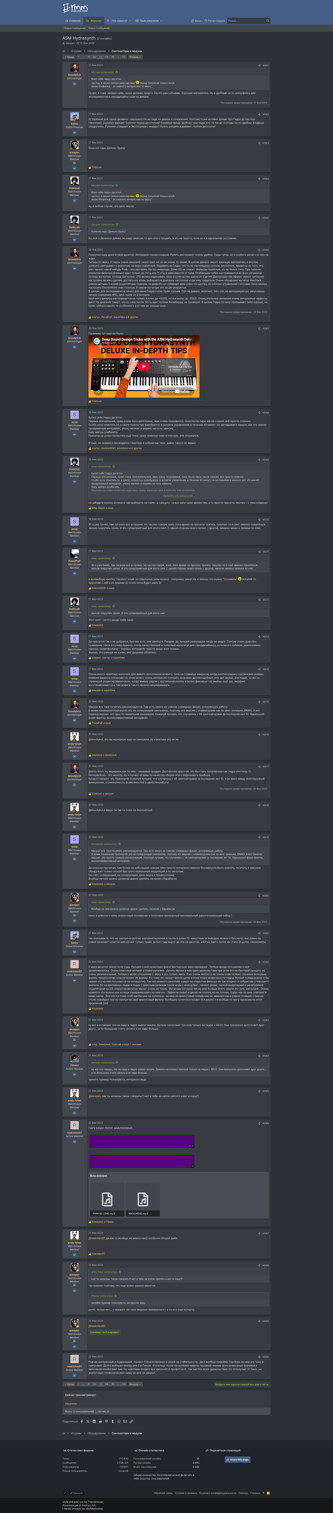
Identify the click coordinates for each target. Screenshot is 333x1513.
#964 (266, 178)
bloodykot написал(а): (104, 843)
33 (100, 56)
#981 (266, 933)
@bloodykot (95, 739)
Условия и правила (186, 1493)
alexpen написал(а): (103, 224)
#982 (266, 962)
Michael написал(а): (102, 72)
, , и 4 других (117, 448)
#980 (266, 895)
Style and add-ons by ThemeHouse (82, 1501)
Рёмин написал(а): (102, 1295)
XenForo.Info (89, 1505)
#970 (266, 519)
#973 (266, 636)
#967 (266, 328)
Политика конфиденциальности (217, 1493)
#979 (266, 837)
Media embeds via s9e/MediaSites (83, 1508)
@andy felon (96, 771)
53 (123, 56)
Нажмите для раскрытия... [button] (179, 495)
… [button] (83, 56)
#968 (266, 412)
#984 (266, 1055)
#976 (266, 734)
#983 (266, 1020)
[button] (130, 21)
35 (112, 56)
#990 (266, 1356)
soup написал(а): (101, 466)
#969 (266, 459)
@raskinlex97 (96, 1238)
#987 (266, 1233)
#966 (266, 249)
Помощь (243, 1493)
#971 (266, 551)
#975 (266, 701)
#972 (266, 599)
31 (88, 56)
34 (106, 56)
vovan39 (123, 1470)
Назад (70, 56)
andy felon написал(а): (104, 1271)
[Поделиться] (259, 65)
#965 (266, 217)
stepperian (71, 1403)
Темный (77, 1493)
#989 (266, 1321)
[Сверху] (263, 1493)
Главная (255, 1493)
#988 (266, 1265)
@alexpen (94, 1096)
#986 (266, 1123)
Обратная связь (163, 1493)
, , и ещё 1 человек (116, 1044)
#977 (266, 766)
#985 (266, 1091)
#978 (266, 805)
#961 (266, 65)
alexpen (70, 43)
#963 (266, 143)
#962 (266, 114)
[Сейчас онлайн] (74, 740)
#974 (266, 669)
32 (94, 56)
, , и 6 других (115, 316)
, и (108, 657)
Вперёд (134, 56)
